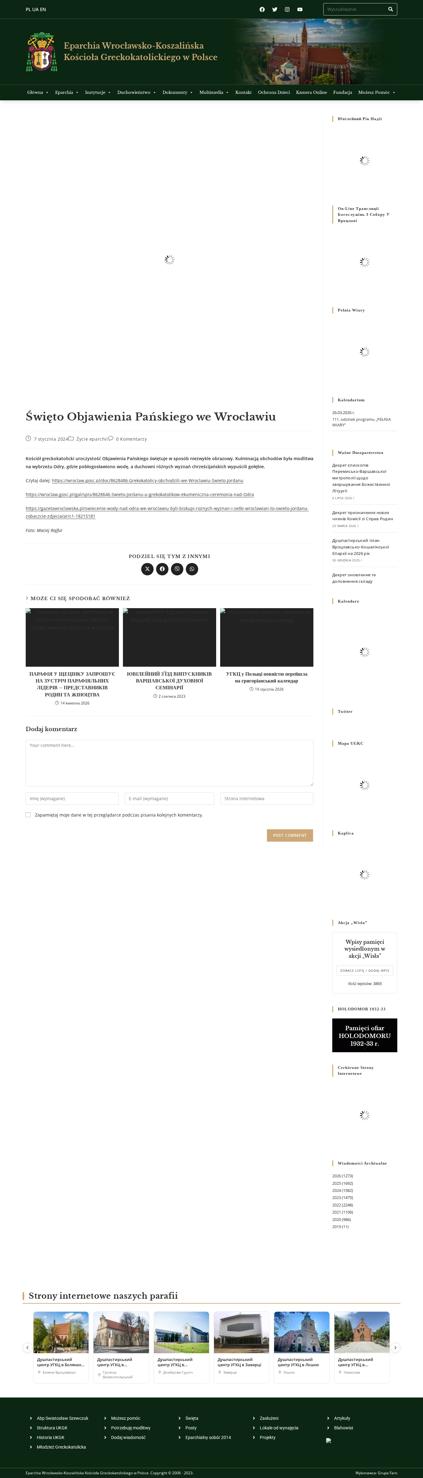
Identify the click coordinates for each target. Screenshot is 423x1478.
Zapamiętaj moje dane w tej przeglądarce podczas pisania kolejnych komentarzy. (119, 815)
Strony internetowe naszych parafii (103, 1296)
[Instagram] (287, 9)
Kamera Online (311, 92)
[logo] (42, 51)
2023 (336, 1197)
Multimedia (211, 92)
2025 (336, 1183)
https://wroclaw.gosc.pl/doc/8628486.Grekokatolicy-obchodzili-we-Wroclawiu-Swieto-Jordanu (147, 480)
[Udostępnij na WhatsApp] (192, 569)
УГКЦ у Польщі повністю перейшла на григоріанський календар (266, 677)
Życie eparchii (92, 439)
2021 (336, 1212)
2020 (336, 1219)
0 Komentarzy (131, 439)
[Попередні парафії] (28, 1348)
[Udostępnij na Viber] (177, 569)
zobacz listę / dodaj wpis (364, 970)
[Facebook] (262, 9)
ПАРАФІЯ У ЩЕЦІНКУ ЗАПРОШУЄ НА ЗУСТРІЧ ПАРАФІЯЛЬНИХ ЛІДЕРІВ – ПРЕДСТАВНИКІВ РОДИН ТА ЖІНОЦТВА (72, 684)
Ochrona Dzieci (274, 92)
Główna (35, 92)
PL (28, 9)
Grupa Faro (387, 1473)
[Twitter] (275, 9)
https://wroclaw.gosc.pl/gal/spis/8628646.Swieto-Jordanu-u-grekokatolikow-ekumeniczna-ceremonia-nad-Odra (140, 494)
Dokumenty (175, 92)
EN (43, 9)
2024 (336, 1190)
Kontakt (243, 92)
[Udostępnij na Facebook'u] (162, 569)
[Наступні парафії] (395, 1348)
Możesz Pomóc (374, 92)
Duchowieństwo (133, 92)
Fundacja (342, 92)
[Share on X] (147, 569)
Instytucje (95, 92)
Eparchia (64, 92)
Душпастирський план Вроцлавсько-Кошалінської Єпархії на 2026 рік (360, 547)
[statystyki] (328, 1440)
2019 (336, 1226)
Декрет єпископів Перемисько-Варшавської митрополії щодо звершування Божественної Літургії (361, 478)
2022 (336, 1205)
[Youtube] (300, 9)
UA (35, 9)
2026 (336, 1176)
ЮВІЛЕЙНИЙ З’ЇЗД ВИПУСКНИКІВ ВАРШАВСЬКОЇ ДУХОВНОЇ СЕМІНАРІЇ (169, 681)
